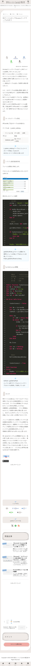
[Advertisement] (15, 38)
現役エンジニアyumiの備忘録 (15, 2)
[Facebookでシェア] (5, 486)
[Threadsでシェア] (12, 486)
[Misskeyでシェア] (25, 482)
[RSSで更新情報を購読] (18, 525)
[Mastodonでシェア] (12, 482)
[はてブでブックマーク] (19, 486)
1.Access (6, 461)
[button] (20, 61)
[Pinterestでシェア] (8, 490)
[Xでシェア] (5, 482)
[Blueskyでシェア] (19, 482)
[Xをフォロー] (12, 525)
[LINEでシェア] (25, 486)
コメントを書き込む (16, 644)
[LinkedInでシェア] (15, 490)
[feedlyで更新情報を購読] (15, 525)
